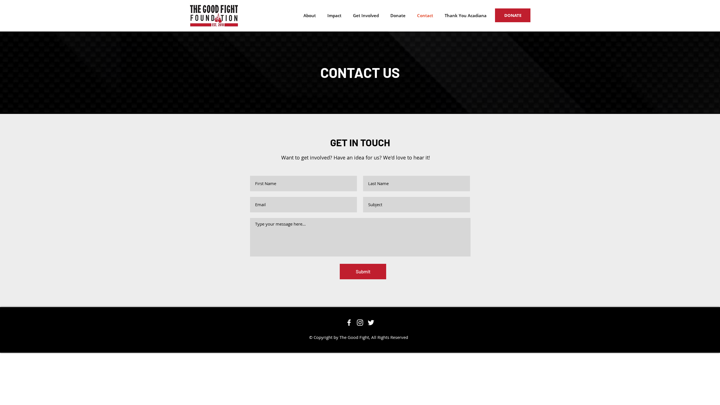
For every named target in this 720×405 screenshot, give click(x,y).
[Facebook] (349, 322)
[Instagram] (360, 322)
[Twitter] (371, 322)
